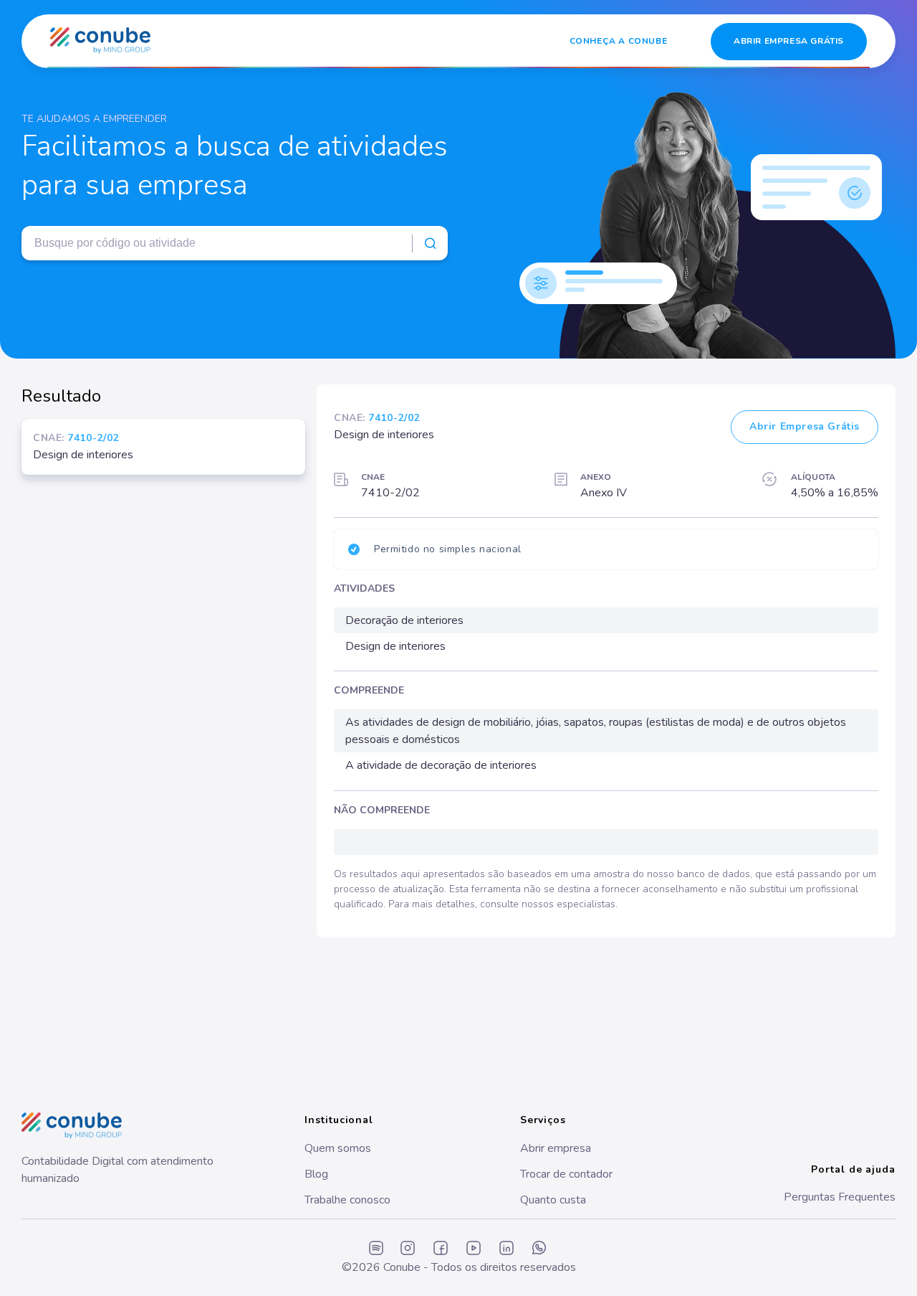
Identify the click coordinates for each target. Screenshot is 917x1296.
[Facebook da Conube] (440, 1249)
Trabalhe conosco (347, 1200)
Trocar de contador (566, 1174)
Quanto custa (553, 1200)
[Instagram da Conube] (407, 1249)
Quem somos (337, 1148)
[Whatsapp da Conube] (539, 1249)
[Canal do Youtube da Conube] (473, 1249)
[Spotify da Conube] (376, 1249)
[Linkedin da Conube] (506, 1249)
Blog (316, 1174)
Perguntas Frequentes (840, 1197)
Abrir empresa (555, 1148)
